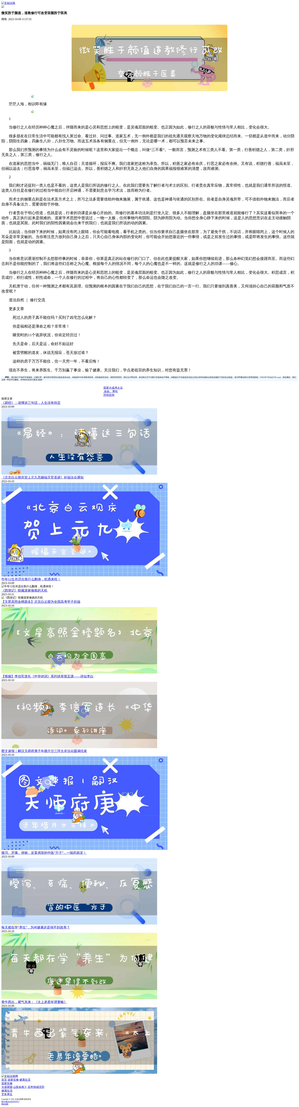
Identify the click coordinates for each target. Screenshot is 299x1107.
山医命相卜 (20, 1087)
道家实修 (13, 1079)
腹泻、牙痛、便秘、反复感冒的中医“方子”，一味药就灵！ (43, 853)
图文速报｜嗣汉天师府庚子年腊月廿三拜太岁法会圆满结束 (44, 751)
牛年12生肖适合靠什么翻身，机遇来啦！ (31, 579)
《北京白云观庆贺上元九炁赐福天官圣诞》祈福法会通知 (42, 477)
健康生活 (24, 1079)
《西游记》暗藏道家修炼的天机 (24, 590)
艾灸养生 (6, 1094)
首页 (4, 1079)
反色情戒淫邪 (36, 1087)
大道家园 (6, 1087)
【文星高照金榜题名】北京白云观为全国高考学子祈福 (40, 602)
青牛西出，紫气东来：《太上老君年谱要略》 (34, 1002)
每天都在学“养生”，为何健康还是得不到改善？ (35, 927)
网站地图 (4, 1104)
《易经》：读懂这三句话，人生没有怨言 (31, 403)
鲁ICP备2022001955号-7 (10, 1101)
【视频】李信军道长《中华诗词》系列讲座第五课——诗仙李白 (47, 676)
